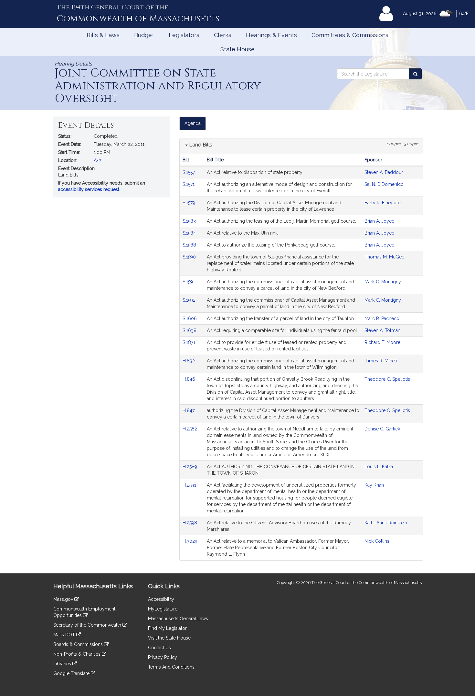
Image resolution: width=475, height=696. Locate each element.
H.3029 (191, 541)
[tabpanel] (301, 349)
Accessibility (161, 599)
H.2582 (190, 428)
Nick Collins (376, 541)
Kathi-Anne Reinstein (385, 522)
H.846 (189, 379)
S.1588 (190, 244)
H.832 (189, 360)
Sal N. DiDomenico (384, 184)
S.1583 (190, 221)
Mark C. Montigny (382, 281)
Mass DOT (64, 634)
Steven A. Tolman (382, 330)
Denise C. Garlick (382, 428)
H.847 (189, 410)
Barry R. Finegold (382, 202)
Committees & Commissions (349, 35)
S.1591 (189, 281)
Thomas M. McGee (384, 256)
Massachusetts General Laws (178, 618)
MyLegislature (162, 608)
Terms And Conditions (171, 667)
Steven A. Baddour (383, 172)
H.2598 (190, 522)
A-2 (97, 160)
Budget (144, 35)
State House (237, 49)
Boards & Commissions (78, 644)
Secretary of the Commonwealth (87, 625)
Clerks (222, 35)
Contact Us (159, 647)
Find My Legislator (167, 628)
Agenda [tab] (193, 123)
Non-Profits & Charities (77, 654)
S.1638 (190, 330)
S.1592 (190, 300)
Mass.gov (63, 599)
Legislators (184, 35)
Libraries (62, 663)
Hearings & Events (271, 35)
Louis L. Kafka (378, 466)
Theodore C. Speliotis (387, 379)
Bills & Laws (103, 35)
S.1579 (189, 202)
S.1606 (190, 318)
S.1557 (189, 172)
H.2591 (190, 485)
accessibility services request (88, 189)
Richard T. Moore (382, 342)
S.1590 (190, 256)
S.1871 (189, 342)
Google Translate (72, 673)
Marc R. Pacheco (381, 318)
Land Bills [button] (200, 145)
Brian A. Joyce (379, 221)
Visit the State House (169, 638)
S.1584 (190, 233)
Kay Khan (374, 485)
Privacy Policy (162, 657)
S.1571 (189, 184)
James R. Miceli (380, 360)
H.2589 (190, 466)
